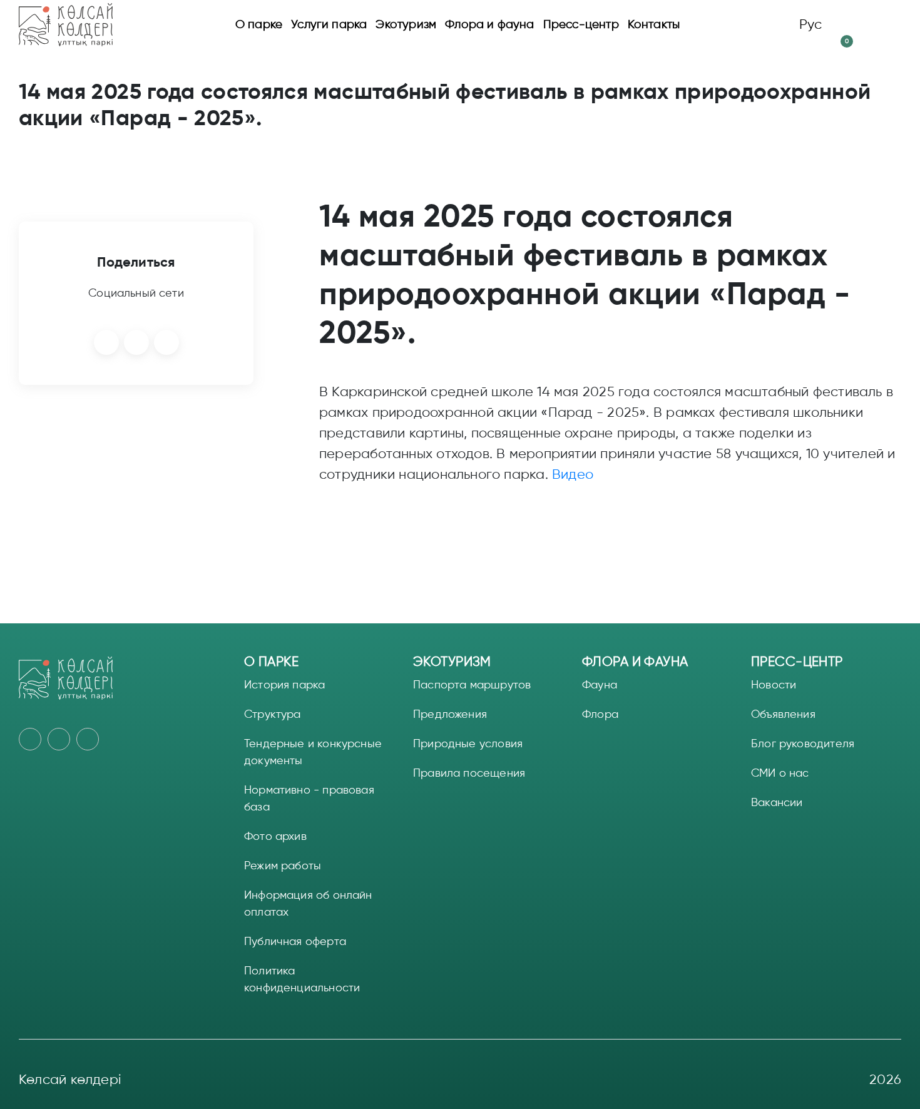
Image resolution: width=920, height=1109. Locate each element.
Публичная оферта (295, 941)
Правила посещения (469, 773)
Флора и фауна (489, 24)
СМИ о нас (780, 773)
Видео (572, 474)
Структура (272, 714)
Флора (600, 714)
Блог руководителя (802, 743)
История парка (284, 685)
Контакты (654, 24)
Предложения (450, 714)
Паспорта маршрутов (472, 685)
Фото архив (275, 836)
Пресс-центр (581, 24)
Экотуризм (406, 24)
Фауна (599, 685)
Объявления (783, 714)
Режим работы (282, 865)
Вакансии (776, 802)
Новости (773, 685)
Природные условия (468, 743)
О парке (258, 24)
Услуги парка (329, 24)
